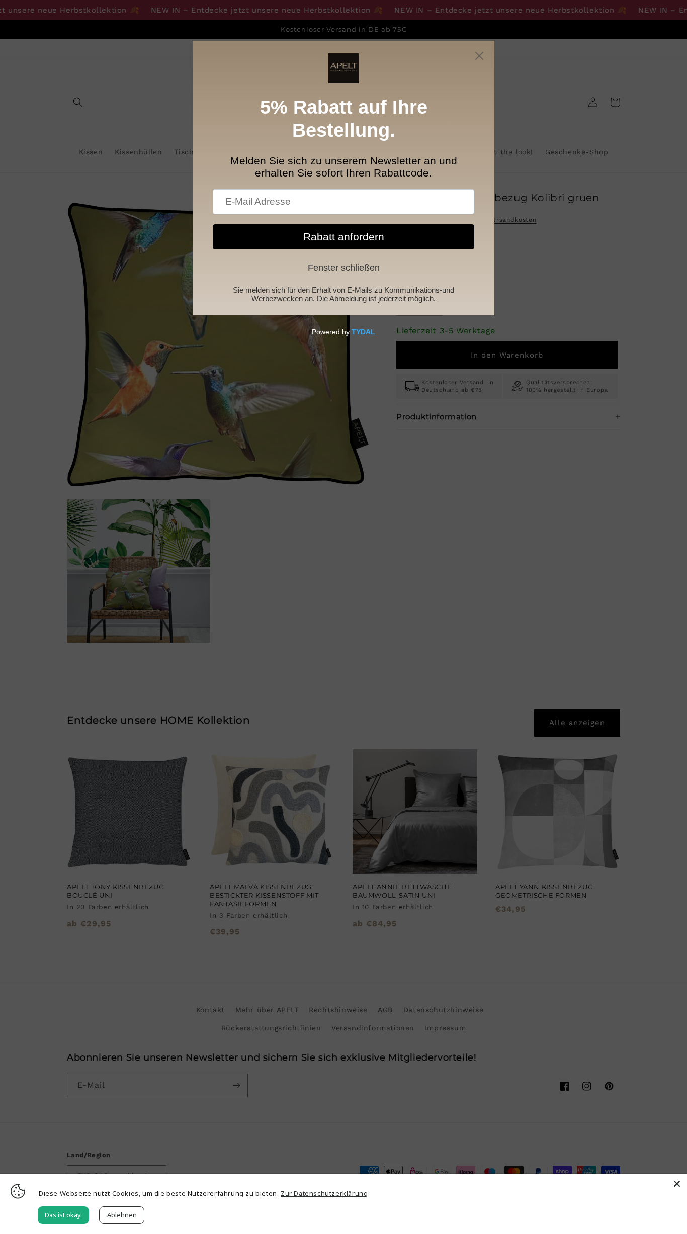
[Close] (677, 1184)
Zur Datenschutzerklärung (324, 1193)
